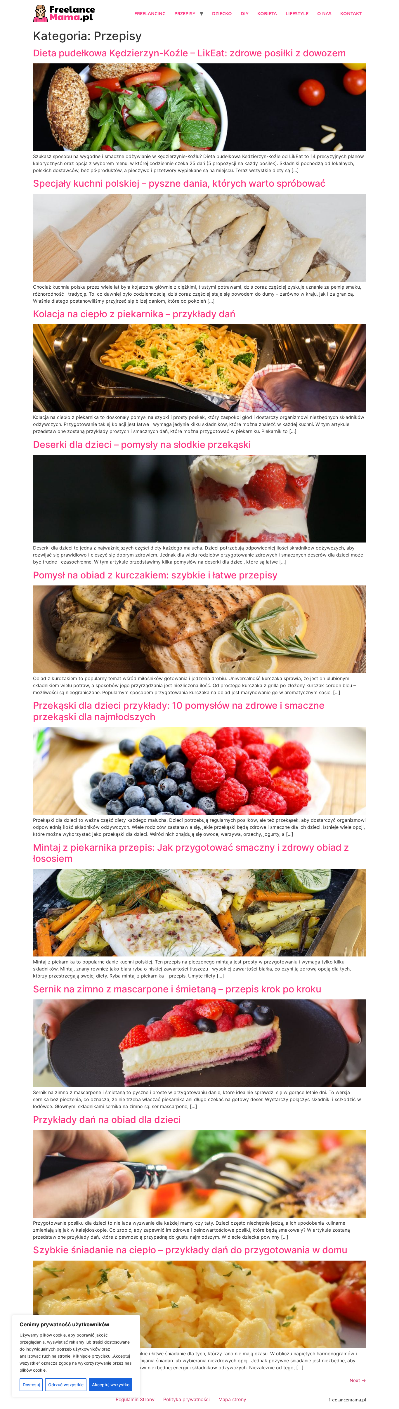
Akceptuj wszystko (110, 1384)
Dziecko (222, 13)
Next (358, 1380)
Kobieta (267, 13)
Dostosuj (31, 1384)
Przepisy (184, 13)
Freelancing (150, 13)
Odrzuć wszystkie (66, 1384)
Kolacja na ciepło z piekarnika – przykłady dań (134, 314)
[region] (76, 1356)
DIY (245, 13)
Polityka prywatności (186, 1399)
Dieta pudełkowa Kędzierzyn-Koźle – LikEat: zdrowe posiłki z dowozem (189, 53)
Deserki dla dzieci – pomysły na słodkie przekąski (142, 444)
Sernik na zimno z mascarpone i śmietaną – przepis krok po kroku (177, 989)
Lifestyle (297, 13)
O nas (324, 13)
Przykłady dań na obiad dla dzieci (107, 1119)
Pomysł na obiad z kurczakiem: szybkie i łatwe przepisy (155, 575)
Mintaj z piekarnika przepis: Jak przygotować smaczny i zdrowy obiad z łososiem (191, 853)
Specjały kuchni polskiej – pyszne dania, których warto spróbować (179, 183)
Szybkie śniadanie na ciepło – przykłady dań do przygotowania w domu (190, 1250)
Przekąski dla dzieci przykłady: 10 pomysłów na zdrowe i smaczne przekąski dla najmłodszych (179, 711)
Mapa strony (232, 1399)
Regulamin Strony (135, 1399)
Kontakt (351, 13)
